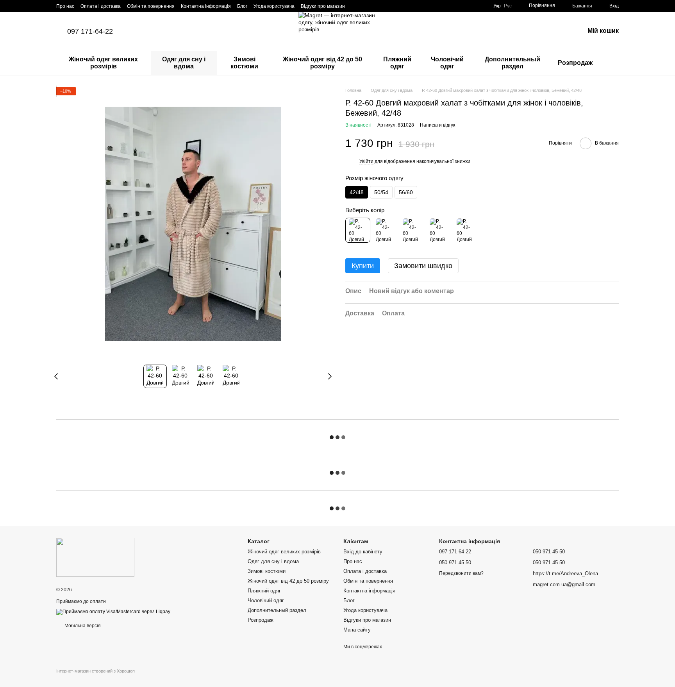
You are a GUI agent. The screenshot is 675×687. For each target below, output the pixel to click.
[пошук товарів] (612, 63)
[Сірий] (438, 230)
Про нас (65, 6)
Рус (508, 6)
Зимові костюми (244, 63)
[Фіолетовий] (411, 230)
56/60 (406, 192)
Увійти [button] (366, 162)
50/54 (381, 192)
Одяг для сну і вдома (183, 63)
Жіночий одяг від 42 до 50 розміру (322, 63)
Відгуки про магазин (323, 6)
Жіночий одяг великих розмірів (103, 63)
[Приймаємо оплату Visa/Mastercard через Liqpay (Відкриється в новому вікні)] (113, 611)
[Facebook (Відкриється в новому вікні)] (365, 6)
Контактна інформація (206, 6)
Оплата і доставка (100, 6)
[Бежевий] (357, 230)
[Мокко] (465, 230)
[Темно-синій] (384, 230)
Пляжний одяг (397, 63)
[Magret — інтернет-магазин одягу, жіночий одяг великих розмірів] (95, 557)
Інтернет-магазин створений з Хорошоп (95, 671)
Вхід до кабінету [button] (362, 552)
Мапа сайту (357, 630)
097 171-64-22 (90, 31)
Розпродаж (575, 62)
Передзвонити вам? (461, 573)
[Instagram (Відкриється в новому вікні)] (356, 6)
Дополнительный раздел (512, 63)
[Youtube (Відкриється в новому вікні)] (374, 6)
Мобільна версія (82, 625)
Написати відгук (437, 125)
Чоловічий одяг (447, 63)
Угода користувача (274, 6)
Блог (242, 6)
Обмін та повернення (151, 6)
